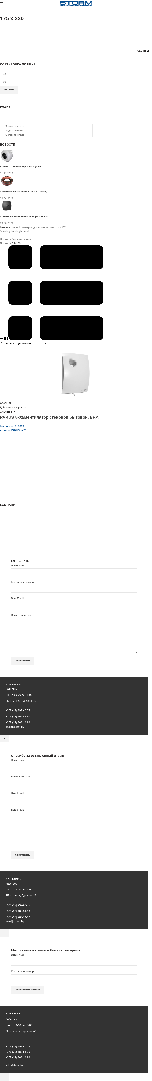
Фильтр (9, 89)
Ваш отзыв (17, 809)
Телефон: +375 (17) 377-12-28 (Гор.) (28, 478)
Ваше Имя (17, 565)
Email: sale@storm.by (18, 489)
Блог (3, 523)
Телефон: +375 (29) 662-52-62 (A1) (27, 458)
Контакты (5, 527)
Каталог (4, 516)
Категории (6, 27)
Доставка (5, 537)
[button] (14, 126)
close (141, 50)
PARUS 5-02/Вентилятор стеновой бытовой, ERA (49, 417)
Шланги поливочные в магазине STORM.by (23, 191)
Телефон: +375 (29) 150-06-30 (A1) (27, 463)
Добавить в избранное (13, 407)
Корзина (5, 534)
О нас (3, 519)
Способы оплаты (10, 541)
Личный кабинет (10, 530)
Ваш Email (17, 598)
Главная (5, 227)
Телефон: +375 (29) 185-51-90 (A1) (27, 468)
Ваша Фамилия (20, 776)
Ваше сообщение (21, 615)
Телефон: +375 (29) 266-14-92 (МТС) (28, 473)
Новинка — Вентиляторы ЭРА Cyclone (21, 166)
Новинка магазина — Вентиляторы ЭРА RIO (24, 216)
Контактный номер (22, 581)
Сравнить (5, 402)
